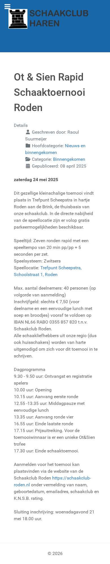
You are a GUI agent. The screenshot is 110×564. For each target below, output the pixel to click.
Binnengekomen (69, 159)
